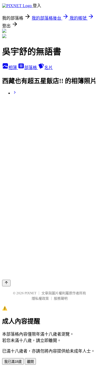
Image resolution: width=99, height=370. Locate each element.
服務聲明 (61, 298)
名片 (48, 67)
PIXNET (30, 293)
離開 (30, 362)
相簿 (13, 67)
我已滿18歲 (13, 362)
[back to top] (6, 283)
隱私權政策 (40, 298)
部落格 (31, 67)
